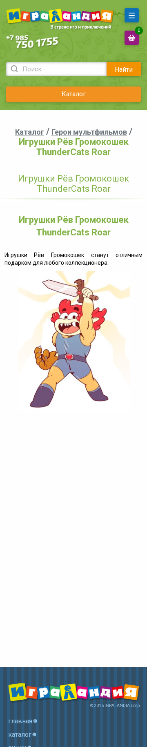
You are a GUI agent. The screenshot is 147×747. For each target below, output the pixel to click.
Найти (124, 69)
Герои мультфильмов (89, 132)
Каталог (74, 94)
